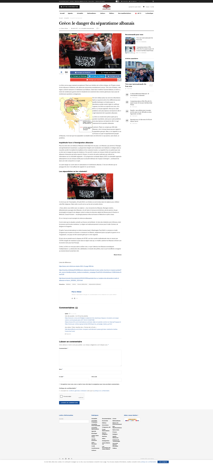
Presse (115, 432)
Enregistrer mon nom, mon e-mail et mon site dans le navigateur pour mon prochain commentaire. (90, 384)
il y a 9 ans (73, 313)
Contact (72, 1)
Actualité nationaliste (95, 428)
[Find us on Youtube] (68, 459)
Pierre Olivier (64, 28)
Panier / (150, 6)
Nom (61, 369)
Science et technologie (116, 440)
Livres (114, 418)
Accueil (62, 13)
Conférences (95, 448)
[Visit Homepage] (106, 6)
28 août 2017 (74, 28)
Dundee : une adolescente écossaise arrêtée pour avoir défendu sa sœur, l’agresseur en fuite (141, 112)
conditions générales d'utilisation (77, 390)
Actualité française (94, 421)
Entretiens (105, 425)
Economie (105, 420)
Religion (115, 434)
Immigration (105, 440)
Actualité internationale (76, 18)
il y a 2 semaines (141, 41)
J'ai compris (163, 462)
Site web (94, 376)
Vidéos (115, 448)
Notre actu (116, 430)
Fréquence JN (106, 427)
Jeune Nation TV (106, 443)
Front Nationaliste (105, 430)
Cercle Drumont (94, 439)
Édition (111, 13)
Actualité (80, 13)
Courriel (61, 418)
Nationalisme (91, 13)
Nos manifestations (124, 13)
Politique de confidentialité (68, 388)
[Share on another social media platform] (119, 79)
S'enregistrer (133, 1)
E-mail (61, 376)
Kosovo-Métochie (82, 284)
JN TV (139, 13)
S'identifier (125, 1)
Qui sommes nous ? (64, 1)
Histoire (104, 436)
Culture (102, 13)
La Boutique (149, 13)
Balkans (68, 284)
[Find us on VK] (62, 459)
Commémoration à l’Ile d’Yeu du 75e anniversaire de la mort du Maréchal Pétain (145, 48)
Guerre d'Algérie (104, 433)
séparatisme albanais (95, 284)
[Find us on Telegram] (65, 459)
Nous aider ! (92, 1)
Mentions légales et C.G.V (81, 1)
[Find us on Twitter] (59, 459)
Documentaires (106, 418)
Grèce (74, 284)
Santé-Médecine (115, 437)
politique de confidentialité (101, 390)
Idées (103, 438)
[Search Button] (153, 1)
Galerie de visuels (100, 1)
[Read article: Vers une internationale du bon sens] (130, 40)
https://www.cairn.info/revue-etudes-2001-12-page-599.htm (76, 266)
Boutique (94, 433)
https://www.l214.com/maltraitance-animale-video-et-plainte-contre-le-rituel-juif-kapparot (93, 322)
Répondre (68, 334)
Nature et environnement (117, 423)
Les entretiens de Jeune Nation (106, 448)
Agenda (70, 13)
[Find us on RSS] (71, 459)
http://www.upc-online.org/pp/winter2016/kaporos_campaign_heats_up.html (88, 324)
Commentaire (63, 348)
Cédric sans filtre (95, 436)
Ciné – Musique (94, 443)
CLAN (93, 446)
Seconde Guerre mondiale (115, 445)
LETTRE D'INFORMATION (70, 6)
